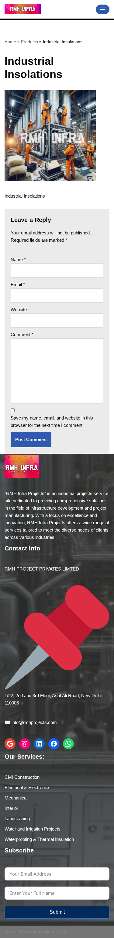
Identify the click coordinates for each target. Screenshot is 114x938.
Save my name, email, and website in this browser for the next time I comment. (52, 421)
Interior (11, 808)
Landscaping (17, 818)
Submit (57, 912)
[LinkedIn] (39, 743)
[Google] (10, 743)
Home (10, 41)
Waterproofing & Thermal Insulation (39, 839)
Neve (10, 931)
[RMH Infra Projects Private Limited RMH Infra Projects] (23, 9)
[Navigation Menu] (102, 9)
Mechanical (16, 797)
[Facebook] (53, 743)
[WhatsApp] (68, 743)
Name (18, 259)
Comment (22, 334)
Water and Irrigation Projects (32, 828)
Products (29, 41)
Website (19, 309)
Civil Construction (22, 777)
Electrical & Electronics (27, 787)
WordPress (55, 931)
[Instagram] (24, 743)
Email (18, 284)
